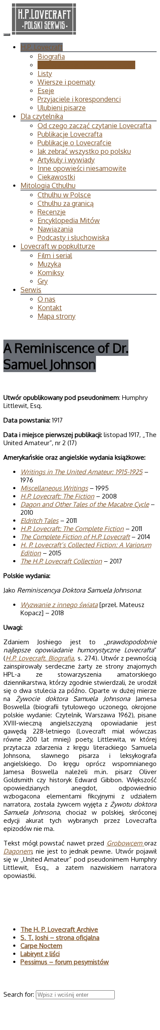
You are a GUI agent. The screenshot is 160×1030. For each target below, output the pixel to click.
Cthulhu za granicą (66, 203)
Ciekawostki (56, 177)
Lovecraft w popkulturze (57, 246)
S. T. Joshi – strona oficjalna (59, 937)
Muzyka (49, 264)
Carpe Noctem (41, 946)
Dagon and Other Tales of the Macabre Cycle (84, 504)
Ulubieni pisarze (62, 107)
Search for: (19, 994)
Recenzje (52, 212)
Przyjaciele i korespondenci (79, 99)
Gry (43, 281)
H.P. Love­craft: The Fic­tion (57, 496)
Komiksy (51, 272)
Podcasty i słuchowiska (73, 237)
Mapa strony (57, 316)
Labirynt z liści (40, 954)
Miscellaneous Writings (54, 488)
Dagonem (17, 851)
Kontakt (50, 307)
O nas (46, 299)
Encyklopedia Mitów (69, 220)
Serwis (30, 289)
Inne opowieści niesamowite (82, 168)
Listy (45, 73)
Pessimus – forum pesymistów (64, 962)
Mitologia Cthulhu (48, 185)
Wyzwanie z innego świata (59, 605)
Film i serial (55, 255)
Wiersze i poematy (66, 82)
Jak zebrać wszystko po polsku (84, 151)
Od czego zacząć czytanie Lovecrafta (94, 125)
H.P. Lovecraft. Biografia (40, 658)
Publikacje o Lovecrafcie (74, 142)
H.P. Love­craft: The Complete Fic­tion (72, 529)
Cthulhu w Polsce (64, 195)
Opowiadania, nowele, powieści (86, 65)
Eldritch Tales (39, 520)
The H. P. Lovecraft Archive (59, 929)
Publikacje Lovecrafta (70, 134)
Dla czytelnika (41, 116)
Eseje (46, 90)
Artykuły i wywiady (66, 160)
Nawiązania (55, 229)
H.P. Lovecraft (41, 47)
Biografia (51, 56)
